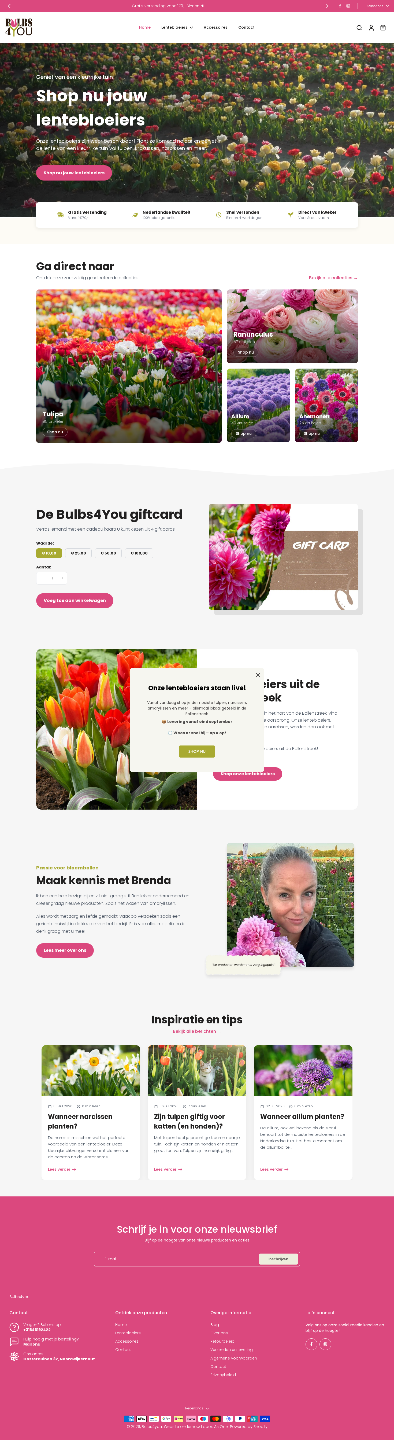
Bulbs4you (152, 1426)
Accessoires (127, 1341)
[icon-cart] (383, 27)
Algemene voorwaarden (233, 1358)
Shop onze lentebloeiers (248, 774)
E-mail (111, 1259)
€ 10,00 (49, 553)
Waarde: (45, 543)
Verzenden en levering (231, 1349)
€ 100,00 (139, 553)
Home (121, 1324)
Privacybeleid (223, 1374)
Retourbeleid (222, 1341)
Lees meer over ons (65, 950)
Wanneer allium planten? (302, 1116)
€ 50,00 (108, 553)
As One (221, 1426)
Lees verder (59, 1169)
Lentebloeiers (128, 1333)
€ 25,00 (78, 553)
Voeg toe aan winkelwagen (75, 600)
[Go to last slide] (9, 6)
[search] (359, 27)
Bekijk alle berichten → (197, 1031)
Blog (214, 1324)
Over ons (219, 1333)
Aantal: (43, 567)
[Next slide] (327, 6)
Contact (123, 1349)
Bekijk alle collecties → (333, 278)
